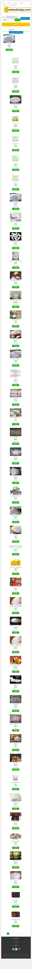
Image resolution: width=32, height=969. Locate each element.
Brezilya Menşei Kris (15, 515)
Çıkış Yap (5, 5)
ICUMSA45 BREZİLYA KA (15, 665)
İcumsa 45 (15, 456)
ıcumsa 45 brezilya (15, 358)
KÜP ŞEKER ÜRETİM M (15, 586)
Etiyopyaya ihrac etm (15, 782)
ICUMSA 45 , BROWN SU (15, 645)
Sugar (15, 743)
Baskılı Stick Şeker (15, 841)
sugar (15, 880)
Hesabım (21, 3)
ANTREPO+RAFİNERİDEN (16, 261)
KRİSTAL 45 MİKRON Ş (15, 221)
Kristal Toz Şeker (15, 802)
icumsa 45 (15, 65)
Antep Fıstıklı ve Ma (15, 919)
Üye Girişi (15, 3)
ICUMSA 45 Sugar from (15, 300)
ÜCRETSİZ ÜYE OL (25, 19)
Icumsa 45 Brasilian (15, 319)
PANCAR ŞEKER (15, 241)
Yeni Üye (9, 3)
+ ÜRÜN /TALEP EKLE (16, 32)
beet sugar (15, 84)
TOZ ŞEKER (15, 704)
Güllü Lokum (15, 900)
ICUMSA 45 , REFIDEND (15, 567)
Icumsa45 (9, 43)
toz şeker (16, 535)
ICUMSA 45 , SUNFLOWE (15, 547)
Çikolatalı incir (15, 821)
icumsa (15, 378)
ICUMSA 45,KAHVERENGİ (16, 606)
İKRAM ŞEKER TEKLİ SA (15, 723)
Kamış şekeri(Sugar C (16, 280)
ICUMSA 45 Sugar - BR (15, 626)
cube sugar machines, (16, 495)
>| (24, 933)
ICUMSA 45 (15, 437)
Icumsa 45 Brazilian (15, 104)
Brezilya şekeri (15, 339)
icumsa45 (15, 143)
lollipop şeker (16, 860)
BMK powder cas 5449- (15, 417)
